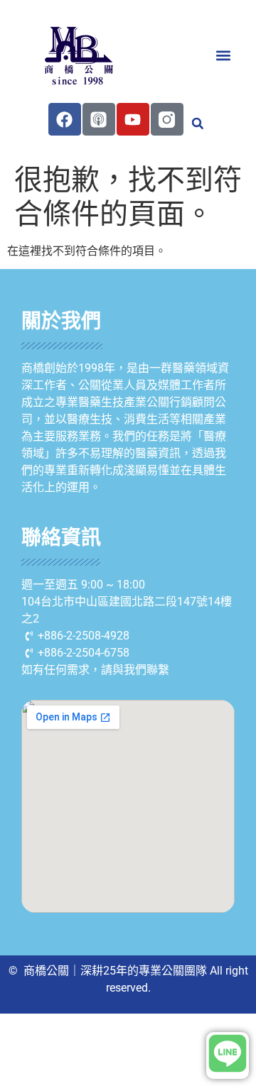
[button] (223, 55)
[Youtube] (133, 119)
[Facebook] (64, 119)
